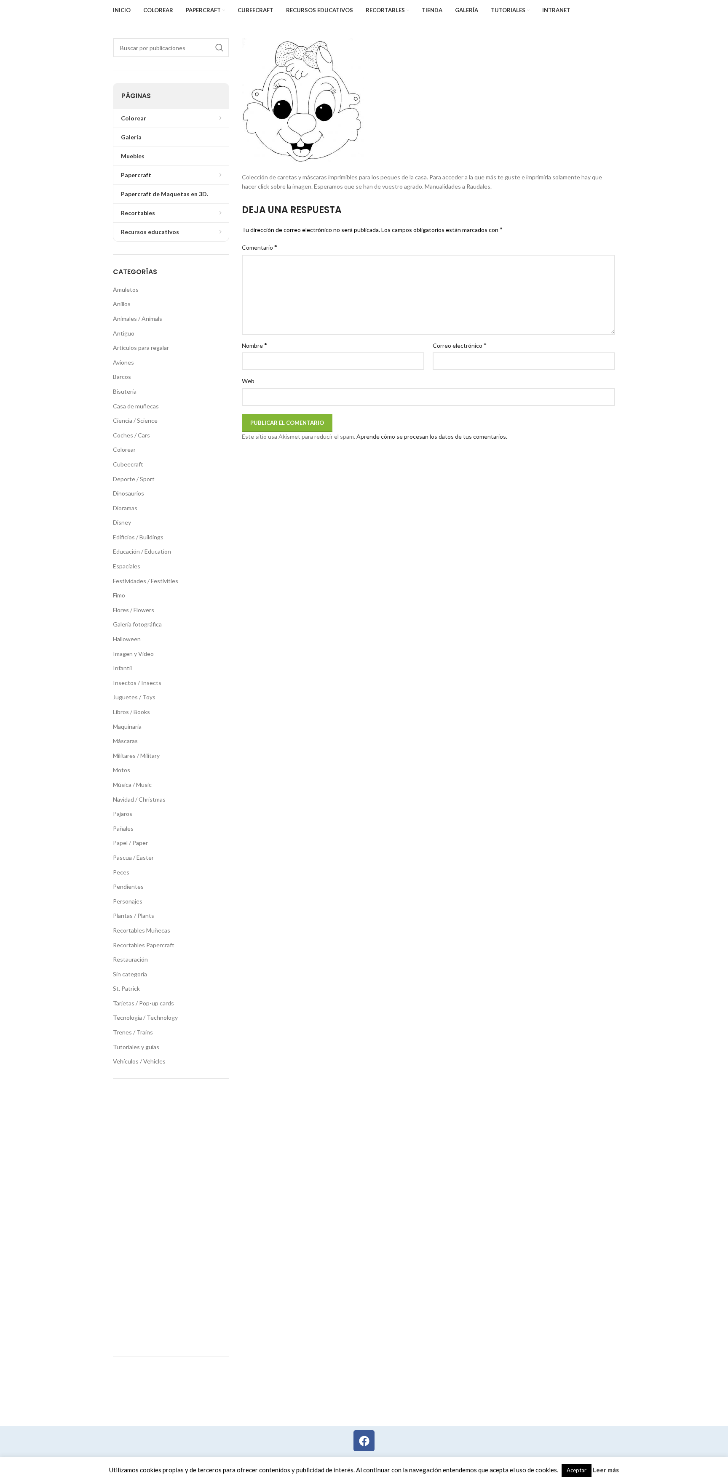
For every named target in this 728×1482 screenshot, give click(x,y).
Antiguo (123, 333)
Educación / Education (142, 551)
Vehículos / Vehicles (139, 1061)
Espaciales (126, 566)
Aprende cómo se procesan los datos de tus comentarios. (431, 436)
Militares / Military (136, 755)
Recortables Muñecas (141, 930)
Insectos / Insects (137, 682)
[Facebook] (364, 1440)
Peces (121, 872)
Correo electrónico (460, 345)
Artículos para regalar (141, 347)
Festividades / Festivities (145, 580)
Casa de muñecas (136, 406)
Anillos (122, 303)
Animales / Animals (137, 318)
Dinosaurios (128, 493)
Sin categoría (130, 974)
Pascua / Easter (133, 857)
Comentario (259, 247)
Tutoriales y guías (136, 1046)
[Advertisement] (171, 1217)
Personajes (127, 901)
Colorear (124, 449)
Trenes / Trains (133, 1032)
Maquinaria (127, 726)
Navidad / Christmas (139, 799)
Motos (121, 769)
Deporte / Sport (134, 478)
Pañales (123, 828)
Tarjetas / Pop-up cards (143, 1003)
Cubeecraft (128, 464)
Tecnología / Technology (145, 1017)
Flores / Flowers (133, 609)
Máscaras (125, 740)
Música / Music (132, 784)
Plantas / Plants (133, 915)
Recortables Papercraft (143, 945)
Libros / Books (131, 711)
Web (248, 380)
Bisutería (124, 391)
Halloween (127, 638)
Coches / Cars (131, 435)
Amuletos (126, 289)
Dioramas (125, 508)
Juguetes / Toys (134, 697)
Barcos (122, 376)
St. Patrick (126, 988)
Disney (122, 522)
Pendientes (128, 886)
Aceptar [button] (576, 1470)
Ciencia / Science (135, 420)
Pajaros (122, 813)
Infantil (122, 668)
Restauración (130, 959)
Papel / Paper (130, 842)
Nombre (254, 345)
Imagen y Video (133, 653)
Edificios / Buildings (138, 537)
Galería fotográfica (137, 624)
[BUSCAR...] (219, 47)
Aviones (123, 362)
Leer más (606, 1470)
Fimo (119, 595)
